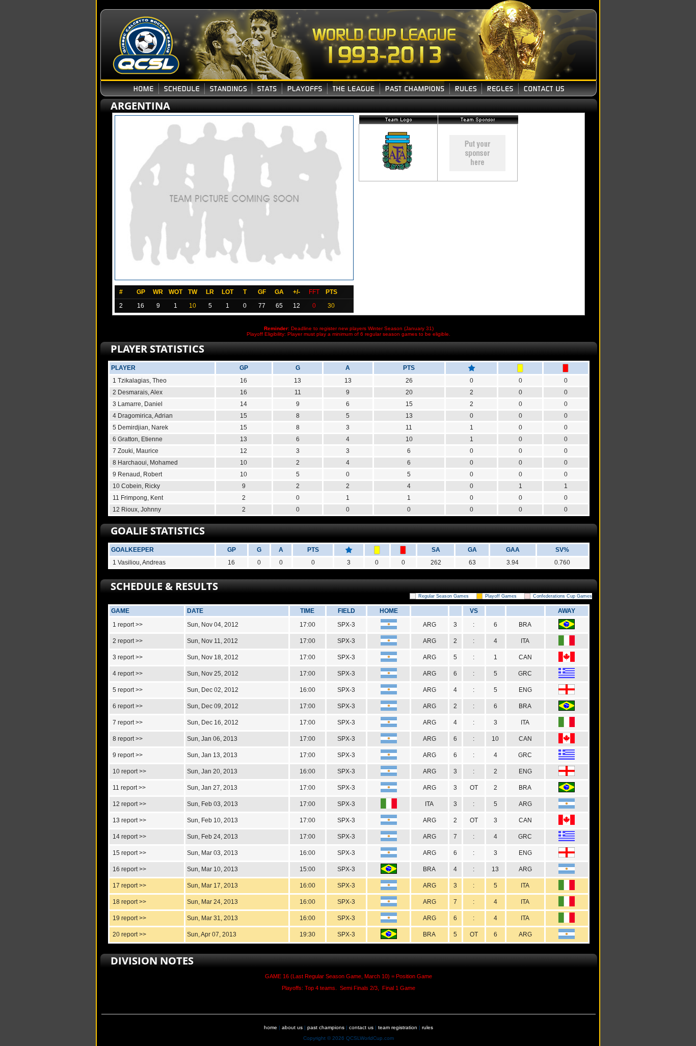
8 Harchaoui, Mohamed (145, 462)
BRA (525, 624)
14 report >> (129, 836)
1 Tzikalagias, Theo (140, 380)
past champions (325, 1027)
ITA (525, 641)
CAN (525, 657)
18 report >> (129, 901)
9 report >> (128, 755)
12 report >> (129, 804)
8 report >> (128, 738)
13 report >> (129, 820)
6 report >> (128, 706)
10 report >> (129, 771)
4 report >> (128, 673)
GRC (525, 673)
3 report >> (128, 657)
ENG (525, 689)
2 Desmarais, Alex (138, 392)
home (270, 1027)
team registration (397, 1027)
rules (427, 1027)
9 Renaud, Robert (137, 474)
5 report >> (128, 689)
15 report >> (129, 852)
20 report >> (129, 934)
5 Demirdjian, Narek (140, 427)
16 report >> (129, 869)
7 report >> (128, 722)
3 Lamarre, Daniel (138, 404)
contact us (361, 1027)
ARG (429, 624)
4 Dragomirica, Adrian (143, 415)
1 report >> (128, 624)
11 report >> (129, 787)
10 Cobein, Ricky (136, 486)
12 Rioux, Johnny (137, 509)
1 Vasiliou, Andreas (139, 562)
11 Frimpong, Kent (138, 497)
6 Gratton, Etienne (138, 439)
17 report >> (129, 885)
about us (292, 1027)
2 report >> (128, 641)
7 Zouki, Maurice (135, 450)
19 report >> (129, 918)
